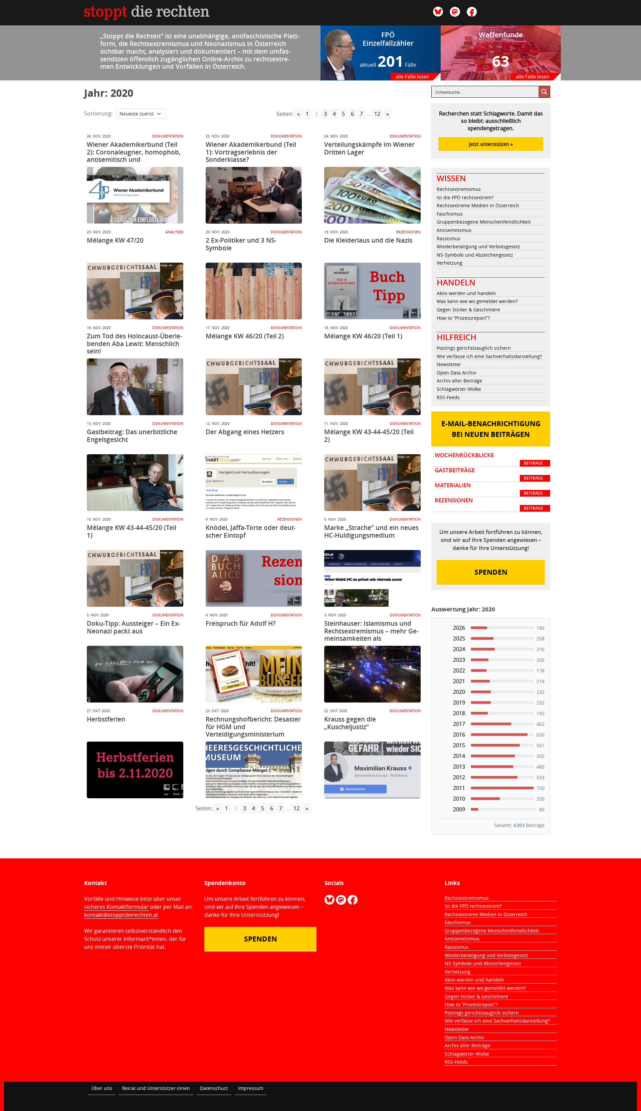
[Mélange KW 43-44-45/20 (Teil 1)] (135, 578)
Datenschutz (214, 1088)
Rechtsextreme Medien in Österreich (478, 205)
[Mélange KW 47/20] (135, 291)
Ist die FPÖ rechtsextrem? (465, 197)
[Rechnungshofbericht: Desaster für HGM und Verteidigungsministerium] (254, 770)
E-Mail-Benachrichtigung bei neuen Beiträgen (491, 429)
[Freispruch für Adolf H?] (254, 674)
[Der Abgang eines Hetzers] (254, 482)
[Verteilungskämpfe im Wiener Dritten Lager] (372, 195)
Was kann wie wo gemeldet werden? (477, 301)
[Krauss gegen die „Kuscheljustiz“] (372, 770)
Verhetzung (449, 263)
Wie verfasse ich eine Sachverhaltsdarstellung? (489, 356)
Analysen (174, 231)
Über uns (101, 1088)
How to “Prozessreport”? (463, 318)
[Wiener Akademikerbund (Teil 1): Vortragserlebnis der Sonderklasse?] (254, 195)
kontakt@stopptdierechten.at (121, 914)
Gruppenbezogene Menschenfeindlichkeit (484, 222)
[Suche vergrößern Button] (544, 91)
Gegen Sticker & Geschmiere (468, 309)
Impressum (250, 1088)
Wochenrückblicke (489, 459)
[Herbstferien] (135, 770)
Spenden (490, 572)
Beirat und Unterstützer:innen (156, 1088)
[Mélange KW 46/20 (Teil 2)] (254, 386)
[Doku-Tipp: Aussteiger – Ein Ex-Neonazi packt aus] (135, 674)
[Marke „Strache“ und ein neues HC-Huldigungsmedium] (372, 578)
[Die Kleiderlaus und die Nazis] (372, 291)
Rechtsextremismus (459, 189)
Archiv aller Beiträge (459, 380)
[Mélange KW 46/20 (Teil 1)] (372, 386)
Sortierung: (98, 113)
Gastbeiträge (489, 474)
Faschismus (450, 214)
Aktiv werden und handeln (466, 293)
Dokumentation (167, 135)
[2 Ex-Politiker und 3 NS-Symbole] (254, 291)
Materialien (489, 489)
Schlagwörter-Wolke (459, 389)
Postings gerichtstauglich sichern (474, 348)
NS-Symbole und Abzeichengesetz (475, 255)
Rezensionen (408, 231)
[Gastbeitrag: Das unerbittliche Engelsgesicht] (135, 482)
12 (377, 113)
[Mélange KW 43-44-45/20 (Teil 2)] (372, 482)
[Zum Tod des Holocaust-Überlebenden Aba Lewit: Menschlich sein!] (135, 386)
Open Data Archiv (456, 372)
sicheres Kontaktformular (116, 906)
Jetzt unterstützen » (491, 144)
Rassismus (448, 238)
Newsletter (449, 364)
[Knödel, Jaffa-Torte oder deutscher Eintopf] (254, 578)
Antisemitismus (454, 230)
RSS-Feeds (448, 397)
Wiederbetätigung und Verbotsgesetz (478, 246)
